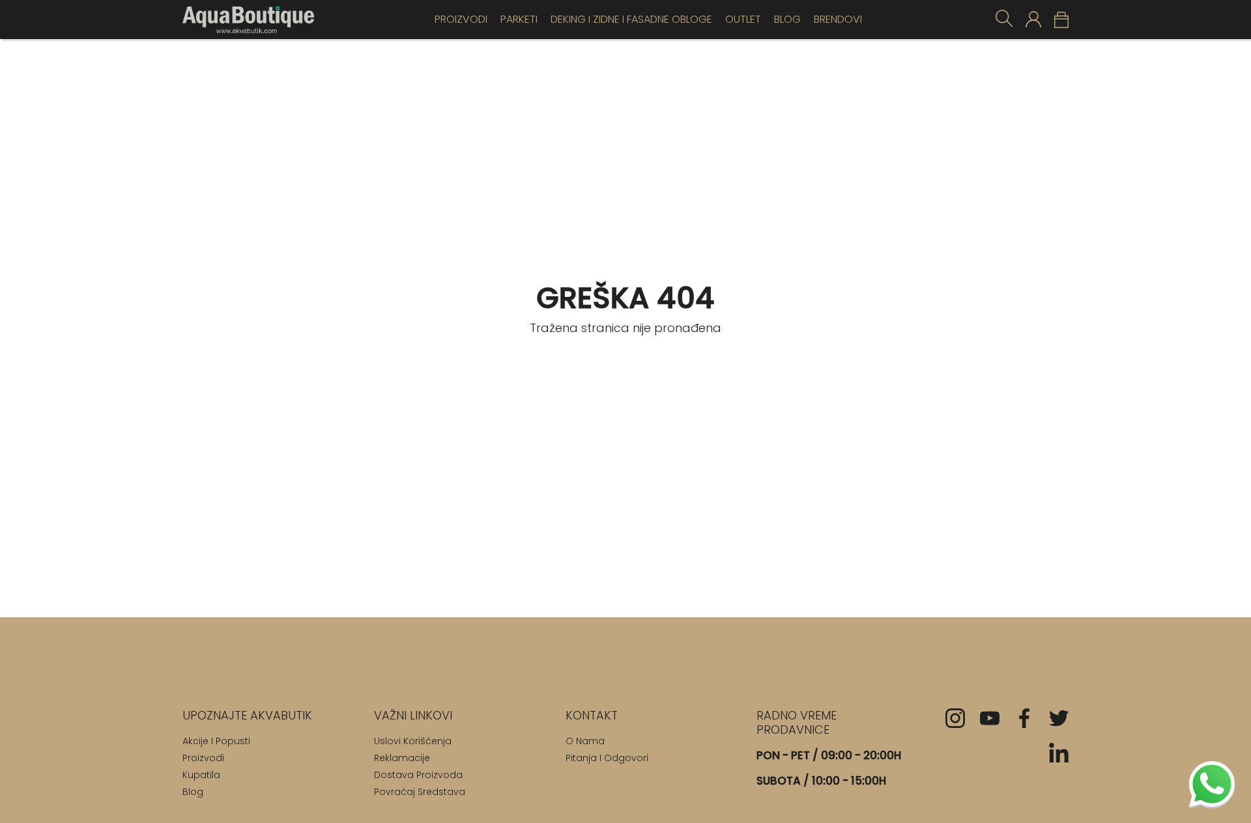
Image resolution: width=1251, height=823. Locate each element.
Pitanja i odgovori (607, 757)
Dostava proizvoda (418, 774)
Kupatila (201, 774)
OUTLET (743, 19)
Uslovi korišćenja (413, 740)
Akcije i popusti (216, 740)
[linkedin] (1059, 752)
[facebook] (1024, 718)
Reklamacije (402, 757)
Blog (787, 19)
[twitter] (1059, 718)
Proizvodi (461, 19)
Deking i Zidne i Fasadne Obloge (631, 19)
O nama (585, 740)
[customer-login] (1033, 19)
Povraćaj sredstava (419, 791)
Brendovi (838, 19)
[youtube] (989, 718)
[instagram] (955, 718)
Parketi (519, 19)
